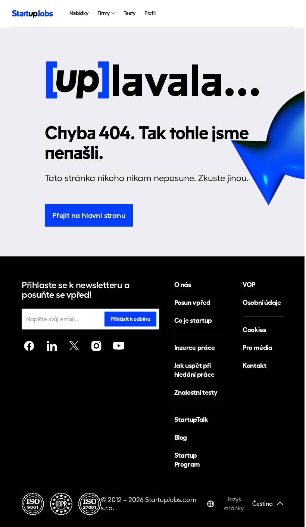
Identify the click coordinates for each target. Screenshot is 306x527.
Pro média (257, 347)
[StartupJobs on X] (73, 345)
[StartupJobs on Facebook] (29, 345)
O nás (182, 284)
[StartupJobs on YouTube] (118, 345)
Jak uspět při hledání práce (194, 370)
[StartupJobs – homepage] (32, 14)
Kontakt (254, 365)
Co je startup (193, 320)
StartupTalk (191, 419)
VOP (249, 284)
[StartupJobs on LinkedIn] (51, 345)
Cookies (254, 330)
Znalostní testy (196, 392)
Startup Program (187, 459)
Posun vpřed (192, 302)
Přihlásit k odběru (130, 319)
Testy (129, 13)
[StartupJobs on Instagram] (96, 345)
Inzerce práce (194, 347)
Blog (180, 437)
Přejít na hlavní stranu (88, 215)
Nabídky (78, 13)
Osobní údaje (262, 302)
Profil (150, 13)
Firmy (103, 13)
